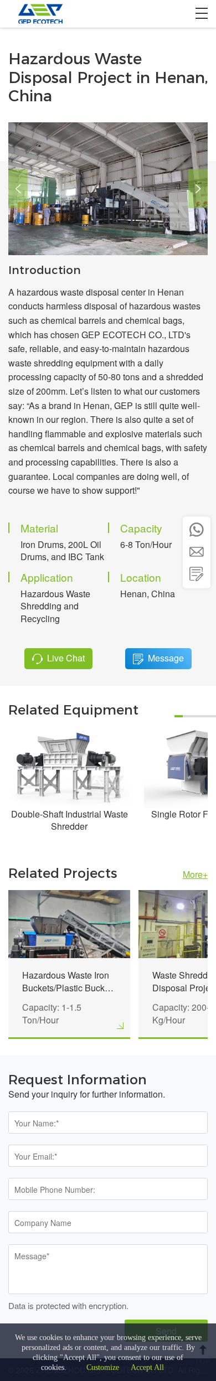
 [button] (196, 530)
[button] (202, 13)
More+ (195, 874)
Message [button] (166, 657)
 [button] (196, 552)
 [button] (18, 188)
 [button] (196, 574)
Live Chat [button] (66, 657)
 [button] (198, 188)
